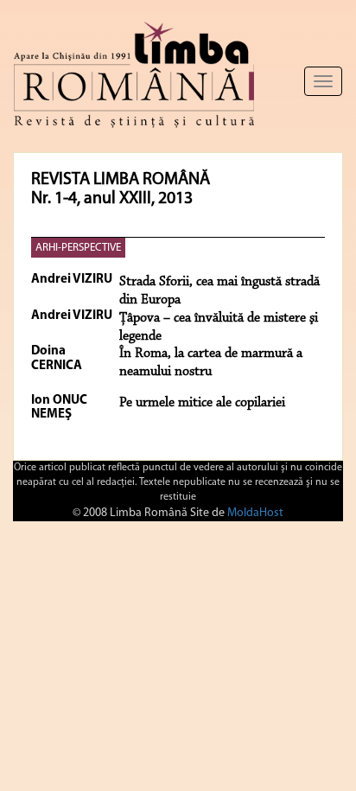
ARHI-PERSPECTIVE (78, 247)
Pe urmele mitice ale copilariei (202, 403)
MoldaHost (255, 513)
